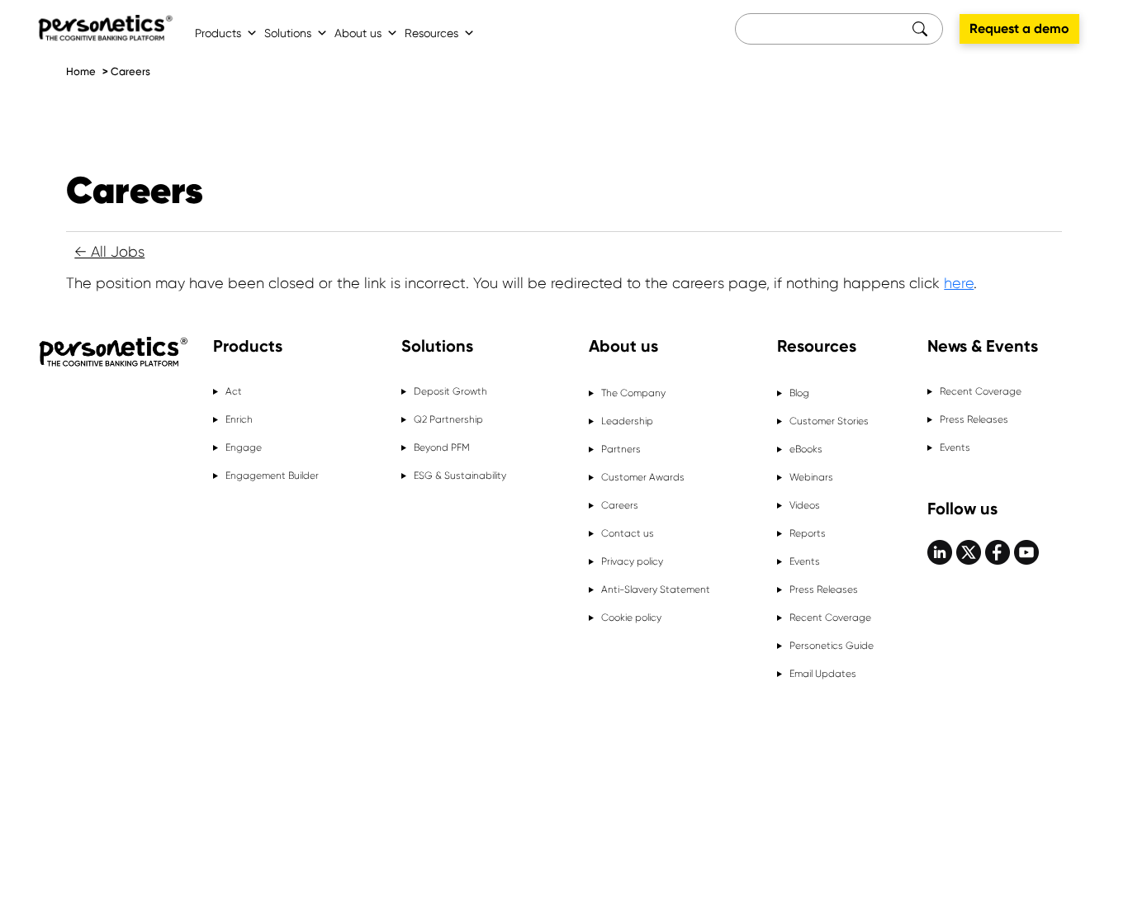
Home (81, 71)
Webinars (811, 477)
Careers (130, 71)
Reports (807, 533)
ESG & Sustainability (460, 475)
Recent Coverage (830, 617)
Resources (431, 33)
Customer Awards (643, 477)
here (959, 283)
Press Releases (823, 589)
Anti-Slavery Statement (655, 589)
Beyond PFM (442, 447)
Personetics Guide (831, 645)
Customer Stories (829, 421)
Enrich (239, 419)
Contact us (627, 533)
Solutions (287, 33)
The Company (633, 393)
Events (804, 561)
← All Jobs (109, 252)
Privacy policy (632, 561)
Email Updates (822, 673)
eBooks (805, 449)
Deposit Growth (450, 391)
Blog (799, 393)
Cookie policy (631, 617)
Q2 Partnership (448, 419)
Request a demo (1019, 28)
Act (233, 391)
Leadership (627, 421)
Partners (621, 449)
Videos (804, 505)
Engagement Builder (272, 475)
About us (358, 33)
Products (218, 33)
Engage (243, 447)
